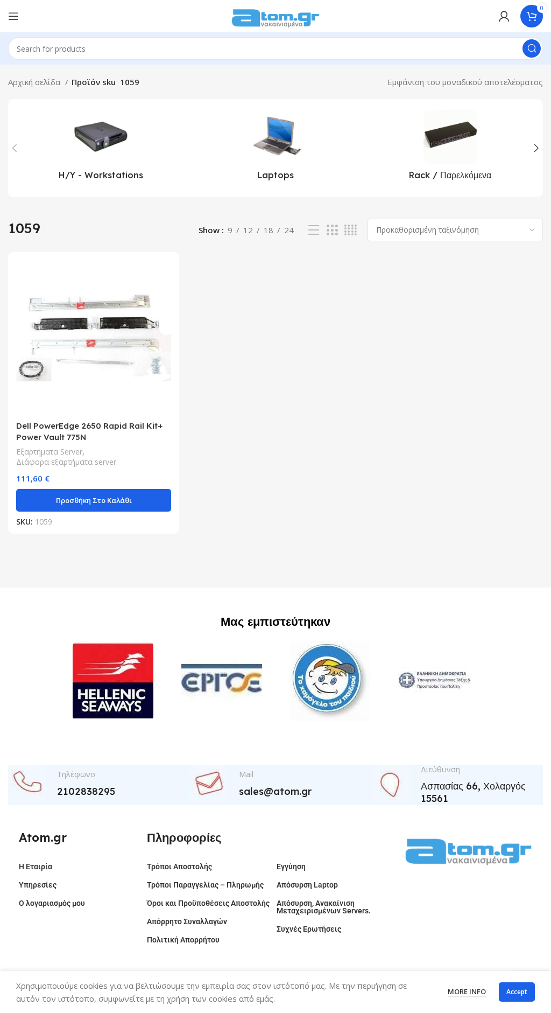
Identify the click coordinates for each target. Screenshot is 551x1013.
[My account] (504, 16)
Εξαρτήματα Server (49, 451)
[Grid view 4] (350, 230)
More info (467, 991)
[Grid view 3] (332, 230)
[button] (93, 500)
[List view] (313, 230)
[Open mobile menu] (13, 16)
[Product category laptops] (276, 148)
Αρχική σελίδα (35, 81)
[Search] (531, 48)
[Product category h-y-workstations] (101, 148)
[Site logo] (275, 15)
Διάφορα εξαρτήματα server (66, 462)
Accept (516, 991)
